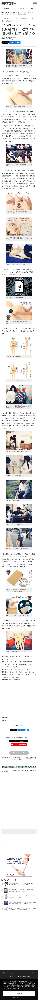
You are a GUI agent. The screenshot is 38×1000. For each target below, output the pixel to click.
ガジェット (24, 972)
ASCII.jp (11, 976)
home (5, 12)
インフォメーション (6, 8)
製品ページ (5, 720)
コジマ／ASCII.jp (9, 39)
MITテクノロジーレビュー (24, 976)
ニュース (16, 972)
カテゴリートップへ (19, 753)
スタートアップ (13, 974)
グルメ (5, 974)
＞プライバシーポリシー (19, 997)
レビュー (10, 972)
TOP (19, 8)
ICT (21, 974)
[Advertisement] (19, 788)
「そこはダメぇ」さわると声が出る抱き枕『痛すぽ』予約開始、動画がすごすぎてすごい (19, 771)
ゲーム (31, 972)
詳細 (9, 988)
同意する (19, 993)
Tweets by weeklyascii (6, 844)
